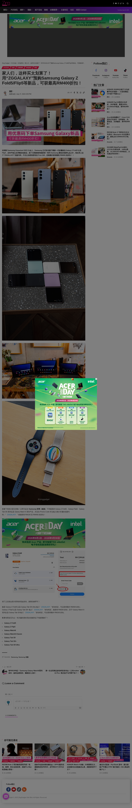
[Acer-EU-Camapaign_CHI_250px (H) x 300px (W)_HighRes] (66, 404)
